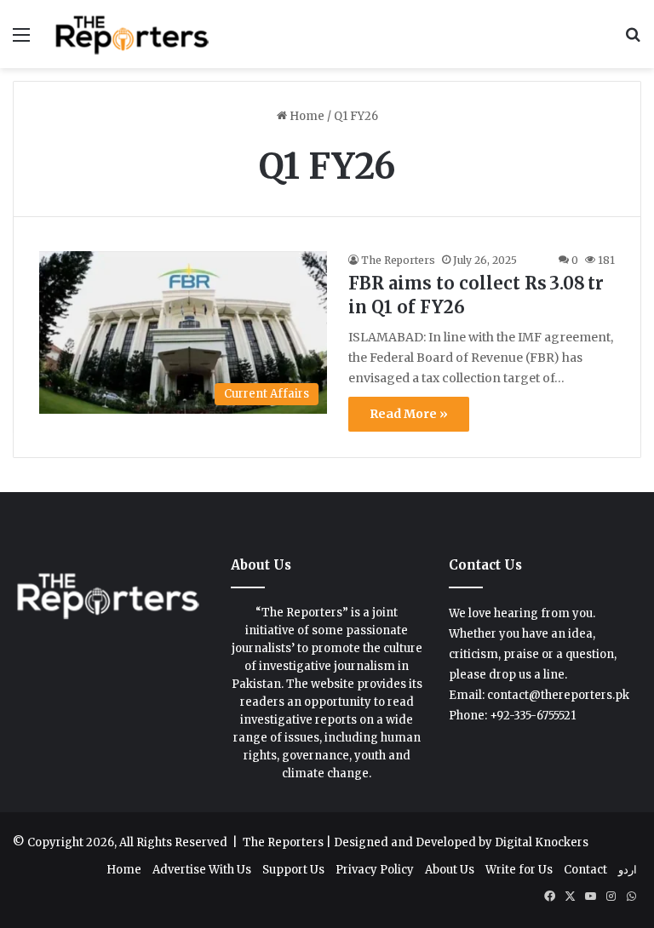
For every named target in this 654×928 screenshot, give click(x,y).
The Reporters (398, 260)
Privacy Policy (375, 869)
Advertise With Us (201, 869)
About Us (449, 869)
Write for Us (519, 869)
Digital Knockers (541, 842)
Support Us (293, 869)
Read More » (409, 413)
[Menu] (21, 40)
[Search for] (632, 40)
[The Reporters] (133, 34)
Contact (585, 869)
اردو (627, 869)
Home (305, 116)
